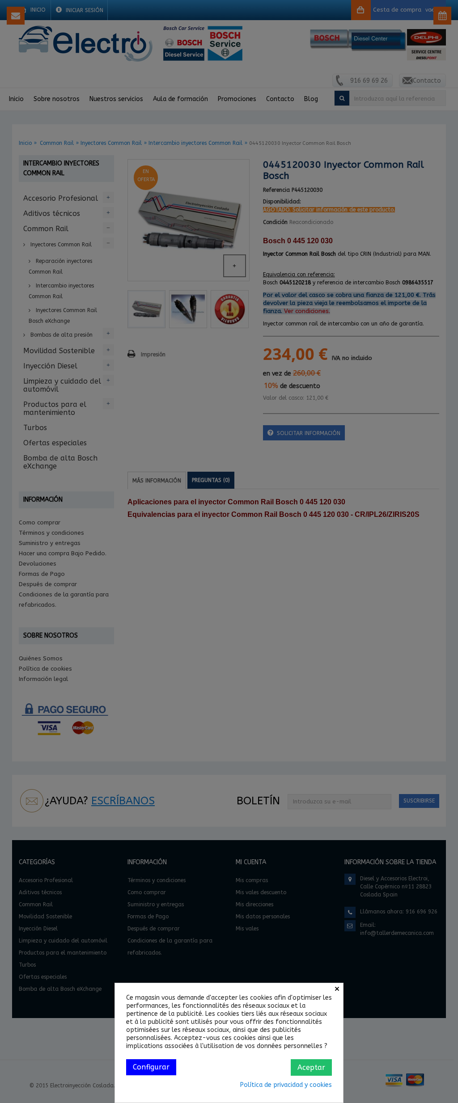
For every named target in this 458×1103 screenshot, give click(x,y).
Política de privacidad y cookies (286, 1085)
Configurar (151, 1067)
